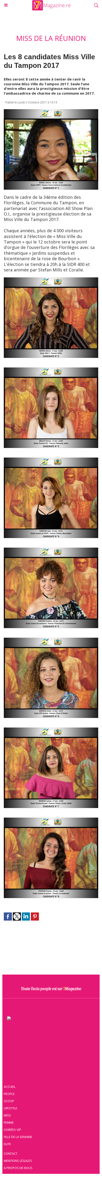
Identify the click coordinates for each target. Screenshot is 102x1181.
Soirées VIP (12, 1129)
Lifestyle (10, 1108)
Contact (10, 1153)
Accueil (9, 1086)
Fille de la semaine (18, 1137)
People (9, 1094)
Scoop (9, 1101)
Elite (7, 1144)
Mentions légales (18, 1161)
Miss (7, 1115)
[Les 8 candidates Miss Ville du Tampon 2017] (51, 111)
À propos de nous (18, 1168)
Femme (9, 1122)
